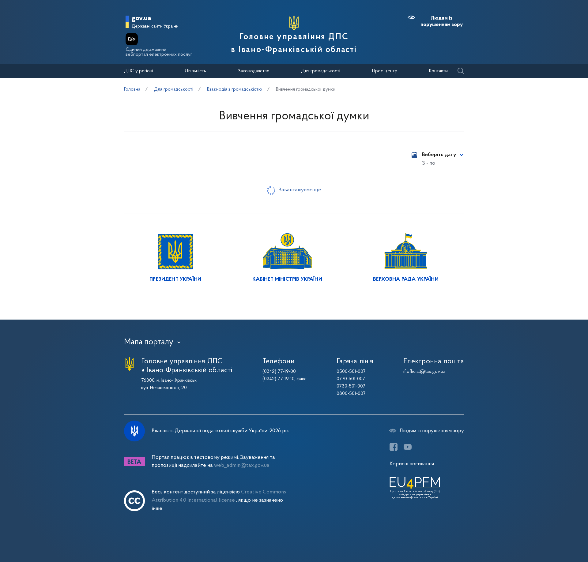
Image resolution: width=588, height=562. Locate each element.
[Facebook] (394, 447)
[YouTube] (408, 447)
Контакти (438, 71)
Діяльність (195, 71)
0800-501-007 (351, 393)
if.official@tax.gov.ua (424, 371)
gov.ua (141, 18)
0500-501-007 (351, 371)
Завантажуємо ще (299, 190)
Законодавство (254, 71)
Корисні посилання (412, 463)
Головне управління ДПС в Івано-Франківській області (294, 43)
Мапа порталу (148, 342)
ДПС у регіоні (138, 71)
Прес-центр (385, 71)
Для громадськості (320, 71)
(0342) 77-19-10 (278, 379)
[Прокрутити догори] (557, 537)
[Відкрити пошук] (460, 71)
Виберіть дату (439, 155)
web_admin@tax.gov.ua (242, 465)
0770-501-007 (351, 379)
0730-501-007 (351, 386)
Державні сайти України (155, 26)
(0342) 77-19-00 (279, 371)
